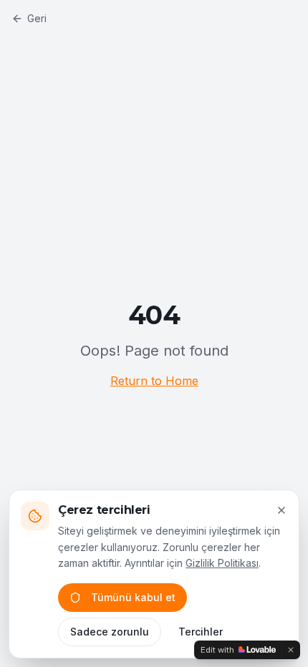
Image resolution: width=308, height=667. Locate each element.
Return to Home (154, 381)
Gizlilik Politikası (222, 563)
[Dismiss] (290, 649)
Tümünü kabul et (133, 597)
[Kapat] (281, 510)
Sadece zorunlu (109, 631)
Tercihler (200, 631)
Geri (37, 18)
